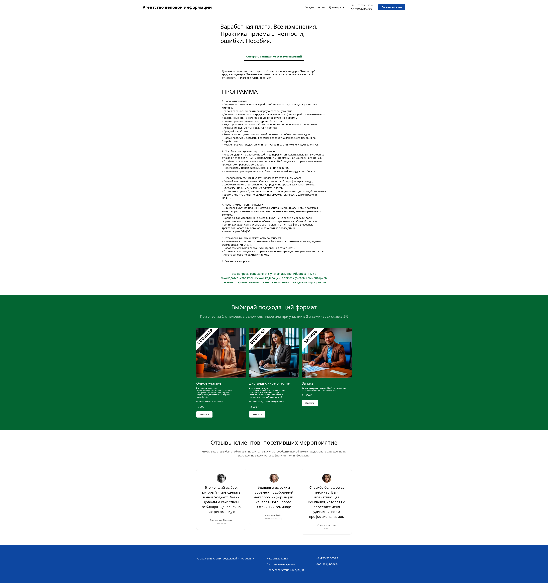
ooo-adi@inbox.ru (327, 564)
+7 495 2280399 (361, 8)
